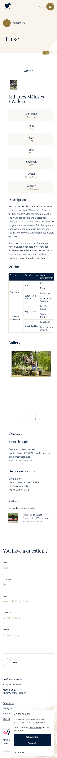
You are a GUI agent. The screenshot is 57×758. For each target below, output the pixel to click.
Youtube (7, 713)
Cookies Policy (35, 727)
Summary (28, 71)
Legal (6, 743)
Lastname (7, 579)
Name (5, 563)
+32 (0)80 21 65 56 (12, 684)
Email (5, 596)
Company (7, 613)
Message (7, 630)
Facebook (7, 718)
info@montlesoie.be (13, 679)
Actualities (8, 703)
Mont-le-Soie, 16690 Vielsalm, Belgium (14, 691)
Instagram (8, 708)
